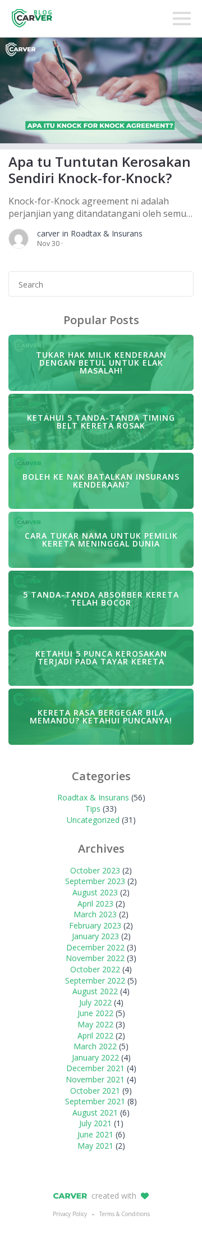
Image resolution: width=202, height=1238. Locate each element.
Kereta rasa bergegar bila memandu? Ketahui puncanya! (101, 716)
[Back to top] (174, 1210)
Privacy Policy (70, 1214)
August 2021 (95, 1112)
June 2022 (95, 1013)
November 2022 (95, 958)
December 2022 (95, 947)
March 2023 (95, 914)
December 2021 (95, 1068)
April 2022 (95, 1035)
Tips (92, 808)
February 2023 (95, 925)
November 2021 (95, 1079)
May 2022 (95, 1024)
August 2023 (95, 892)
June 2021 (95, 1134)
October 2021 (95, 1090)
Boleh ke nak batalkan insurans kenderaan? (101, 480)
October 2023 (95, 870)
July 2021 (95, 1123)
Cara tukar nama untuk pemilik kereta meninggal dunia (101, 539)
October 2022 (95, 969)
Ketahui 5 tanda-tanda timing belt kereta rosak (101, 421)
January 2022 (95, 1057)
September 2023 (95, 881)
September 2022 (95, 980)
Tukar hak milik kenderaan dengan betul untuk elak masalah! (101, 362)
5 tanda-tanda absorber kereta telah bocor (101, 598)
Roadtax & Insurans (93, 797)
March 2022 (95, 1046)
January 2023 (95, 936)
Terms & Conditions (124, 1214)
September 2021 (95, 1101)
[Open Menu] (182, 19)
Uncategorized (93, 819)
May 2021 (95, 1145)
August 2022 (95, 991)
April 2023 (95, 903)
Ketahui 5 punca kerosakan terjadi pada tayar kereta (101, 657)
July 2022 (95, 1002)
